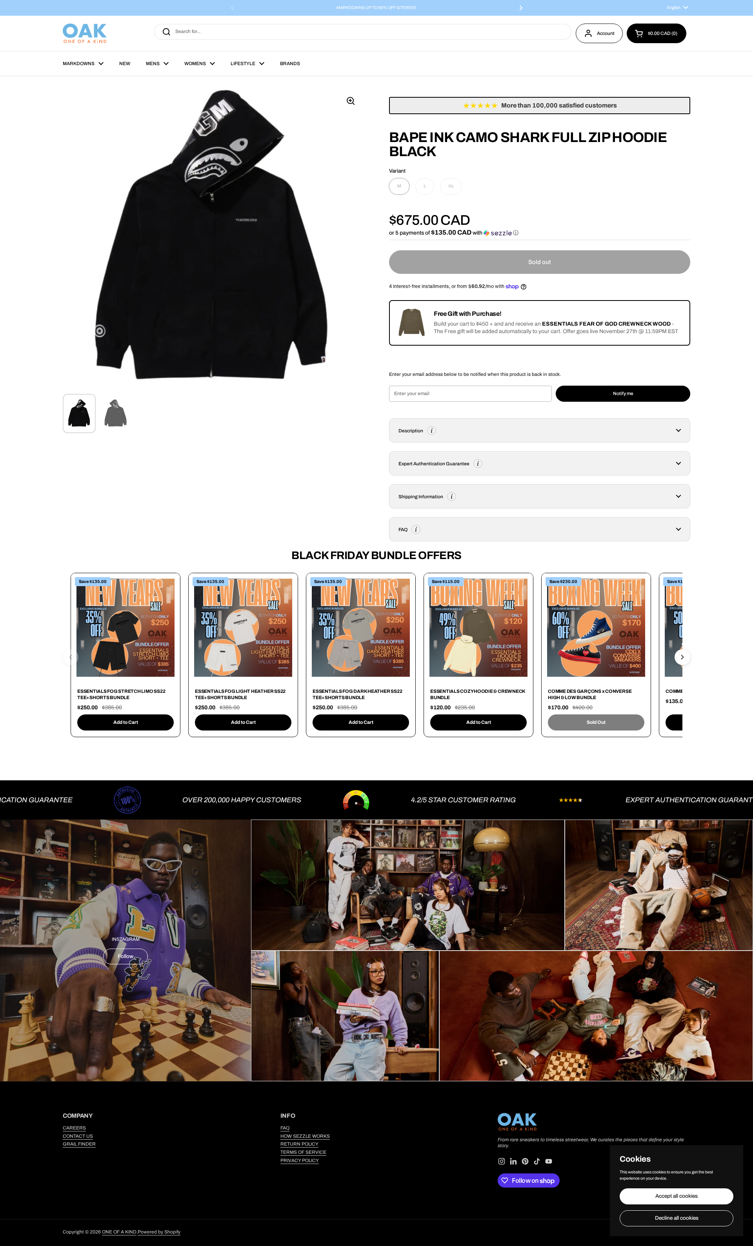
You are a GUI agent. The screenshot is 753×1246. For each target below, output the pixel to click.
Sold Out (596, 722)
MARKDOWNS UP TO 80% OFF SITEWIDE (376, 8)
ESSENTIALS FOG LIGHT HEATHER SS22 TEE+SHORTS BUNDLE (240, 694)
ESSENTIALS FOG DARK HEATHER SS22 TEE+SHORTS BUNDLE (357, 694)
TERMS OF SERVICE (303, 1152)
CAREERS (74, 1128)
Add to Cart (125, 722)
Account (606, 33)
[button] (656, 33)
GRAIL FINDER (79, 1144)
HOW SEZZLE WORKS (305, 1136)
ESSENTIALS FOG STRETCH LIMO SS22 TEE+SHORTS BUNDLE (121, 694)
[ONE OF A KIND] (85, 33)
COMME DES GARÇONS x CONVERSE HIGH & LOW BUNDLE (589, 694)
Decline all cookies (676, 1218)
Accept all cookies (676, 1196)
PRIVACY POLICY (299, 1160)
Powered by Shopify (159, 1232)
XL (451, 186)
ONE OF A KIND (119, 1232)
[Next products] (682, 657)
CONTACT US (78, 1136)
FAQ (284, 1128)
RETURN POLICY (299, 1144)
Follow (125, 956)
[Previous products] (70, 657)
